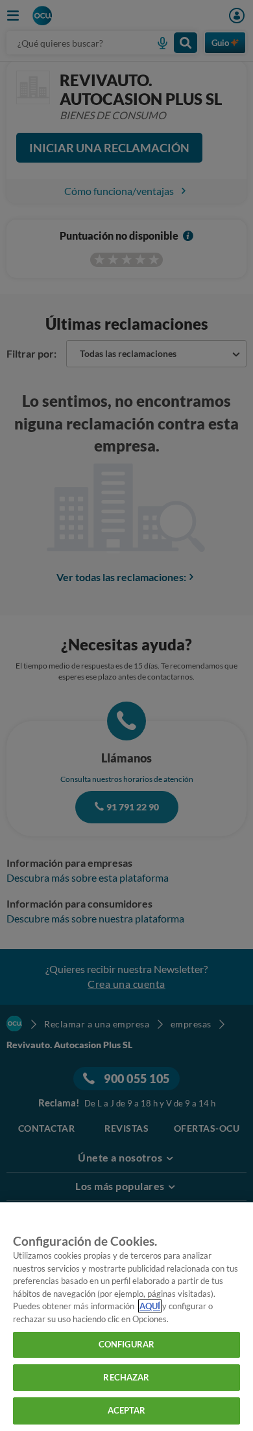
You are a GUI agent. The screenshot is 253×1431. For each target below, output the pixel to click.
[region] (126, 1316)
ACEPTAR (127, 1410)
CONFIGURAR (126, 1344)
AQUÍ (149, 1306)
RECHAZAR (126, 1377)
